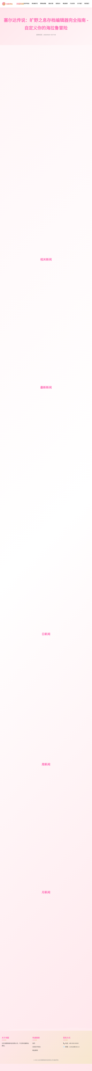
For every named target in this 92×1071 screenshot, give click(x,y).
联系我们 (86, 3)
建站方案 (51, 3)
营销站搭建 (43, 3)
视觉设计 (58, 3)
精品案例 (65, 3)
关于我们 (79, 3)
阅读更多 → (84, 301)
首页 (33, 1043)
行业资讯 (72, 3)
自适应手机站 (25, 3)
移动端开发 (35, 3)
